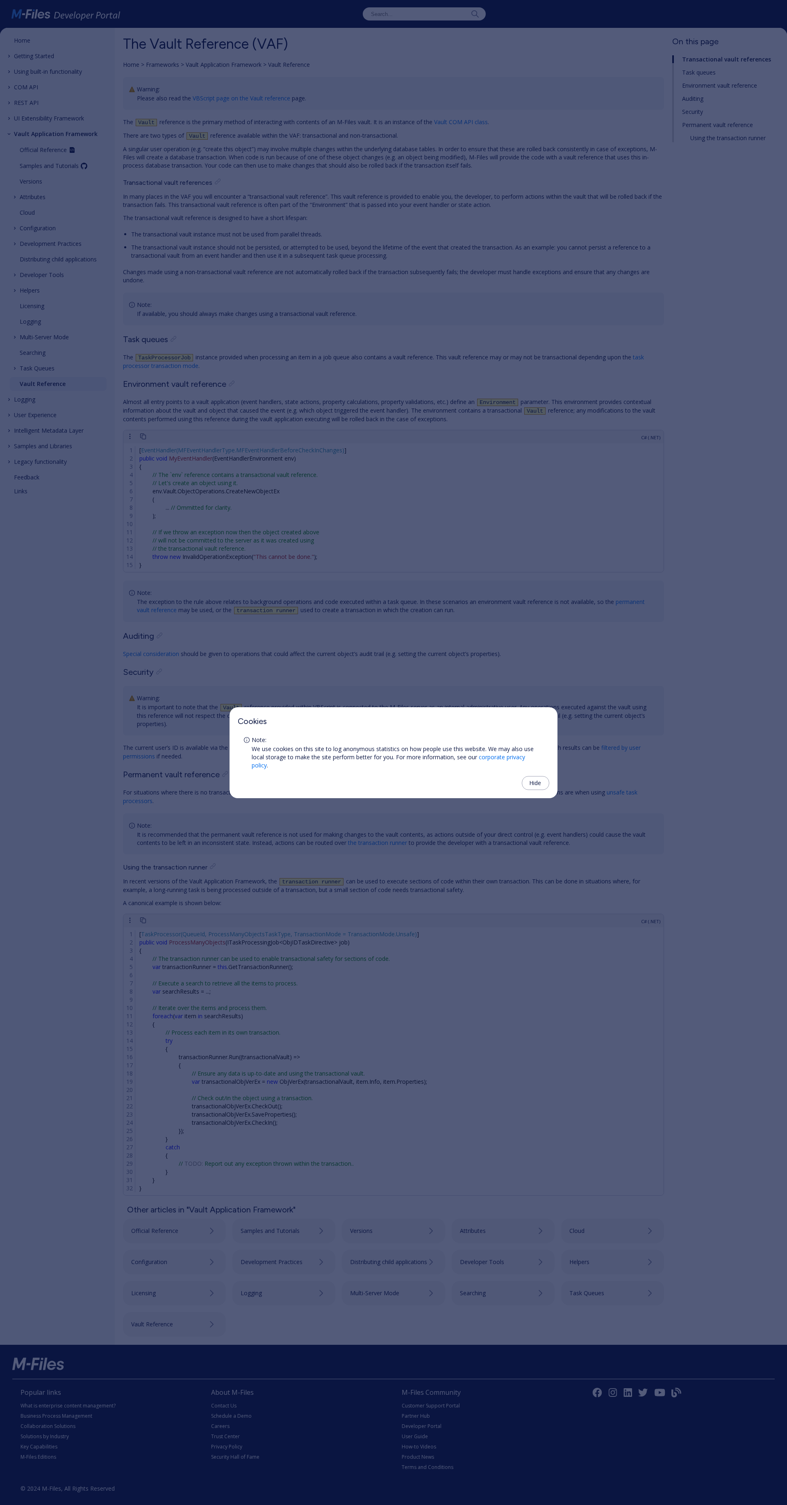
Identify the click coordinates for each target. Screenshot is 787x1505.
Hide (535, 783)
